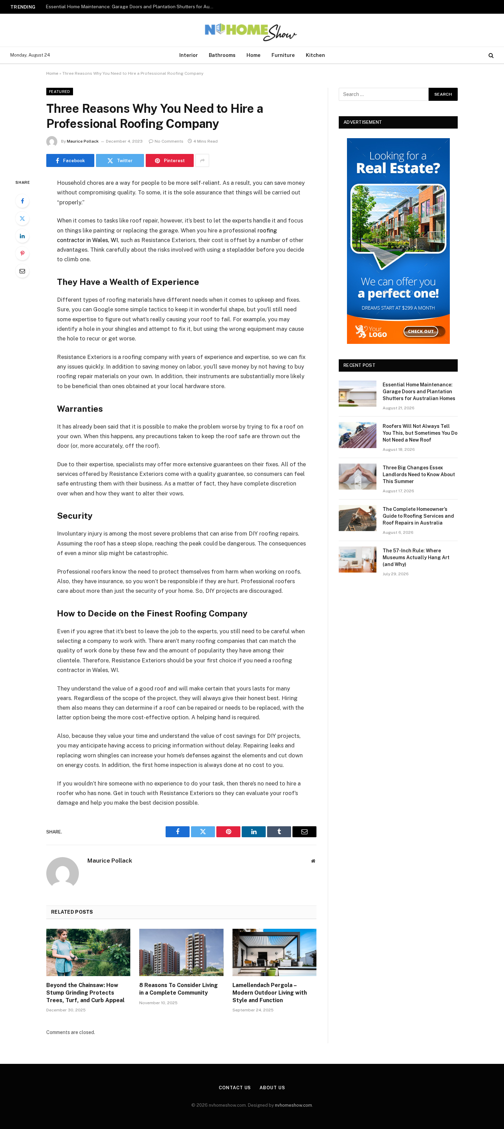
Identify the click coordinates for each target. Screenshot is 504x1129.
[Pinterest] (22, 253)
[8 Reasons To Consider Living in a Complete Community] (181, 952)
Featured (59, 91)
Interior (188, 55)
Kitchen (315, 55)
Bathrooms (222, 55)
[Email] (22, 271)
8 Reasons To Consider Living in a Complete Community (178, 989)
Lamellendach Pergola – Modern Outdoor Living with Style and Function (269, 993)
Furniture (283, 55)
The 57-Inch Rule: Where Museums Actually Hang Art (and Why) (416, 557)
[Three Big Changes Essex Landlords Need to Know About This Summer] (357, 477)
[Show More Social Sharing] (202, 160)
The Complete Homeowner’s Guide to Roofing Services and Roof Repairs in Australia (418, 516)
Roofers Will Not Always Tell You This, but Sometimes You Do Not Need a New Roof (131, 6)
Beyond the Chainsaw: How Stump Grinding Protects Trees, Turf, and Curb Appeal (85, 993)
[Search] (490, 55)
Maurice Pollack (83, 141)
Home (254, 55)
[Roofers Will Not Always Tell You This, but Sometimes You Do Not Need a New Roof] (357, 435)
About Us (272, 1087)
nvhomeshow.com (293, 1105)
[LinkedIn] (22, 236)
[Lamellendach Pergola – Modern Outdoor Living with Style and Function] (274, 952)
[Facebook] (22, 201)
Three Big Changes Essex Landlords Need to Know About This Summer (419, 474)
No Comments (169, 141)
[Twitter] (22, 218)
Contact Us (235, 1087)
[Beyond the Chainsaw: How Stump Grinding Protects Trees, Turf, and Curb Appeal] (88, 952)
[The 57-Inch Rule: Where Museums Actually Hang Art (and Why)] (357, 560)
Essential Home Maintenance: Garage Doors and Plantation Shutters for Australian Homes (419, 391)
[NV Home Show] (252, 30)
